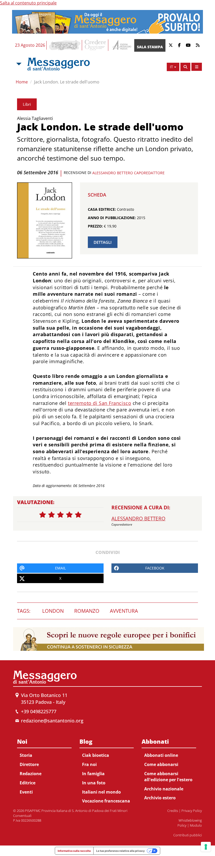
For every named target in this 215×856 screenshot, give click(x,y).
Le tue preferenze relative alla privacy (120, 850)
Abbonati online (161, 755)
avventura (124, 610)
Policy (182, 825)
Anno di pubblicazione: (112, 217)
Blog (85, 741)
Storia (26, 755)
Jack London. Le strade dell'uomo (66, 82)
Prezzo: (95, 226)
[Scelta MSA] (18, 64)
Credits (172, 810)
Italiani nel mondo (101, 792)
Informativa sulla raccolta (74, 850)
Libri (27, 104)
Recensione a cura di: (140, 507)
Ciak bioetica (95, 755)
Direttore (29, 764)
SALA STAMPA (150, 46)
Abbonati (155, 741)
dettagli (103, 242)
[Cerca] (185, 67)
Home (22, 82)
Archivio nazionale (163, 789)
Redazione (30, 773)
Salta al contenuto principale (28, 3)
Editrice (27, 783)
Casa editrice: (102, 209)
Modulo (196, 825)
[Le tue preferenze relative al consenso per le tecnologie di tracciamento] (206, 847)
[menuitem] (44, 765)
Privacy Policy (191, 810)
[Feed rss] (198, 45)
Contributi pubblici (187, 835)
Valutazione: (36, 502)
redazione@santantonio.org (52, 720)
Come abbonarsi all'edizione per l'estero (168, 777)
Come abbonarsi (161, 764)
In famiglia (93, 773)
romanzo (86, 610)
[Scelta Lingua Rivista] (196, 67)
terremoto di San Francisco (99, 403)
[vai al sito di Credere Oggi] (95, 45)
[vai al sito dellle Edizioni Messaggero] (121, 45)
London (53, 610)
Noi (22, 741)
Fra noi (89, 764)
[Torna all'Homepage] (58, 64)
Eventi (26, 792)
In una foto (93, 783)
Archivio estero (160, 798)
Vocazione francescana (106, 801)
